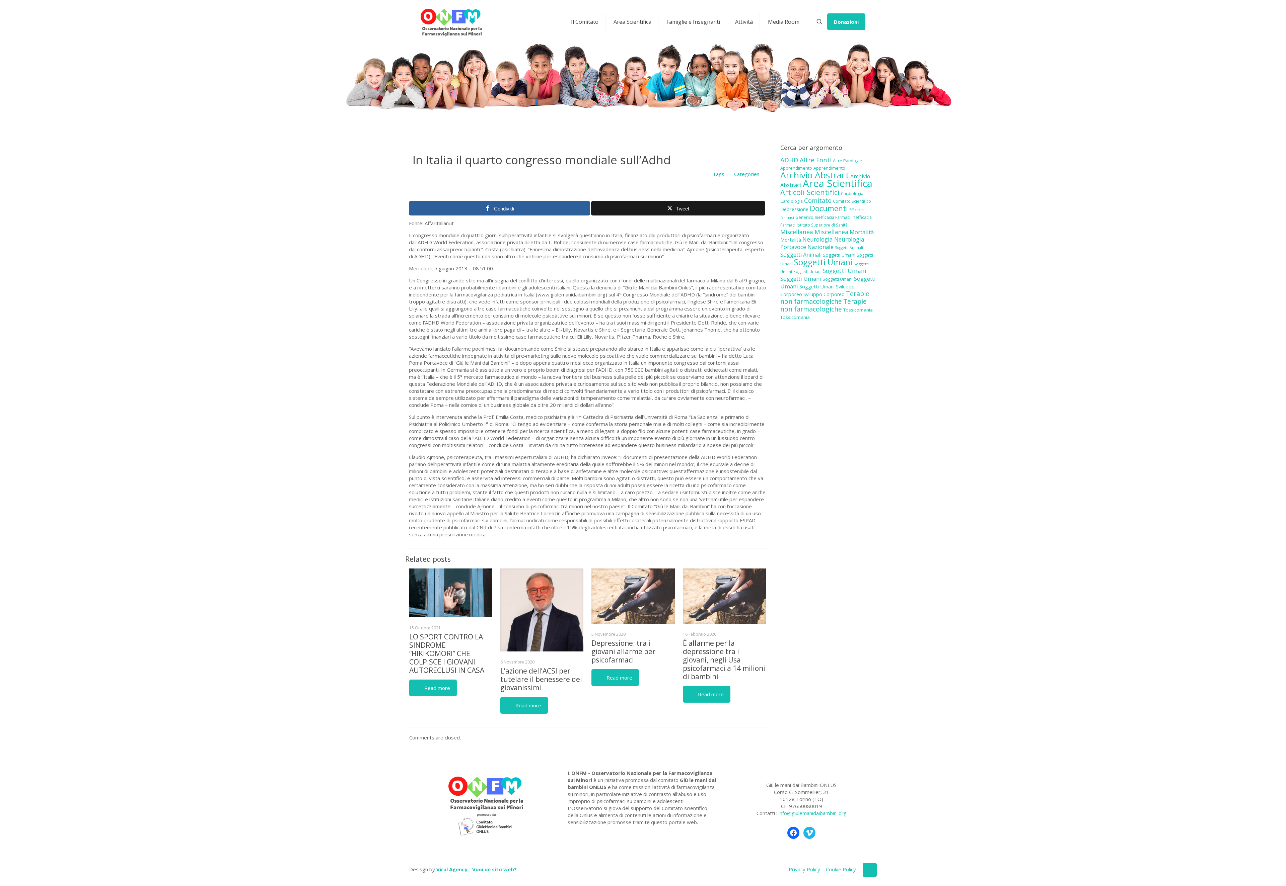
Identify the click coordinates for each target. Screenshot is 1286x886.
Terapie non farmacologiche (824, 297)
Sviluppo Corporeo (824, 294)
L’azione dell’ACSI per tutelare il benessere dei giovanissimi (541, 679)
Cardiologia (852, 193)
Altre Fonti (816, 160)
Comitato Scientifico (852, 201)
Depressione (794, 209)
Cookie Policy (841, 869)
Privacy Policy (804, 869)
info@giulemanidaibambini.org (813, 813)
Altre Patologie (847, 161)
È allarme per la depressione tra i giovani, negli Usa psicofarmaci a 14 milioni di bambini (724, 659)
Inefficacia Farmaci (832, 217)
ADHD (789, 160)
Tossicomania (858, 310)
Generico (804, 217)
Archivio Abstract (814, 175)
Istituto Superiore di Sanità (822, 225)
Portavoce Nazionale (807, 247)
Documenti (829, 208)
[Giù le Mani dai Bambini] (451, 21)
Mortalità (862, 232)
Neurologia (817, 239)
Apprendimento (796, 168)
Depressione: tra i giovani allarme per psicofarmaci (623, 651)
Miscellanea (796, 232)
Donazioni (846, 21)
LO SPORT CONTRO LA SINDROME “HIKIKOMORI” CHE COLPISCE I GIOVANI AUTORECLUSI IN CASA (446, 653)
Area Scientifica (837, 183)
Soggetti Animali (849, 247)
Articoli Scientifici (810, 192)
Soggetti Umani (839, 255)
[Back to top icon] (870, 870)
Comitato (818, 200)
